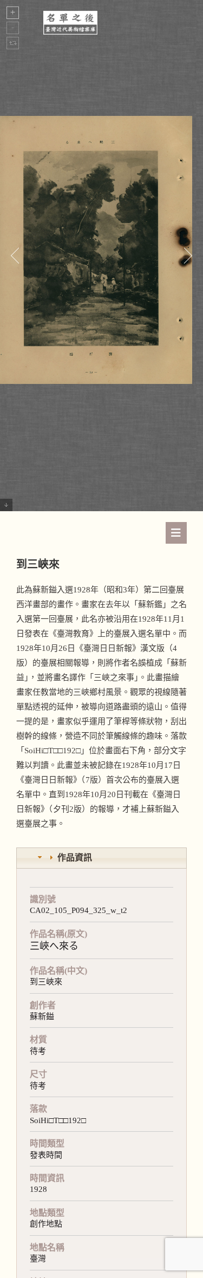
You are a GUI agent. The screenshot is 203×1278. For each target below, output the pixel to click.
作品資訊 (74, 857)
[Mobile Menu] (176, 533)
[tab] (101, 858)
